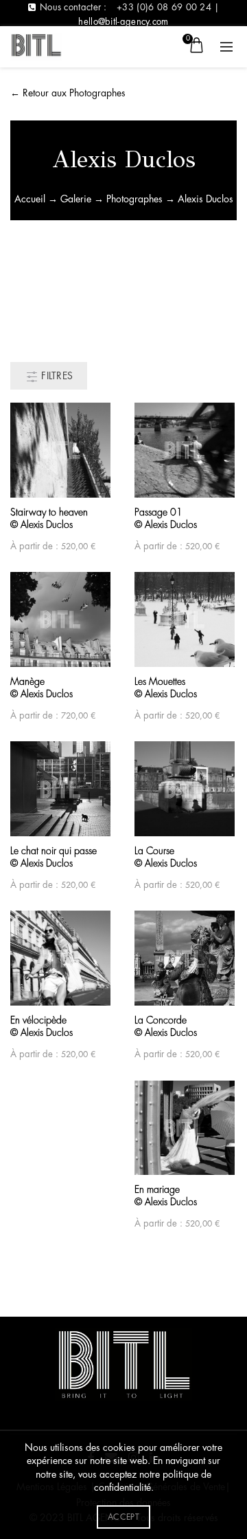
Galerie (75, 199)
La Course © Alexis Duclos (165, 857)
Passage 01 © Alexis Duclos (165, 518)
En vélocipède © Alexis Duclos (41, 1026)
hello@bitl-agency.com (123, 21)
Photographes (134, 199)
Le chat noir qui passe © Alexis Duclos (53, 857)
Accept (123, 1517)
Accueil (29, 199)
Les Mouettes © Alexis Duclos (165, 688)
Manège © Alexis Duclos (41, 688)
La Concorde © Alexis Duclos (165, 1026)
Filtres (55, 376)
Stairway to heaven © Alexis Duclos (49, 518)
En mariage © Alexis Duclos (165, 1196)
